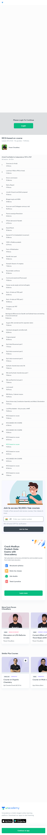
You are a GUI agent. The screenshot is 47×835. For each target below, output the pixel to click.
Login (23, 126)
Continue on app (24, 831)
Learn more (23, 593)
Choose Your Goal (11, 3)
